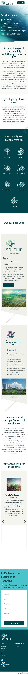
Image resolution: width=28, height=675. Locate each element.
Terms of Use (20, 673)
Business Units (4, 648)
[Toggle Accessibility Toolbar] (3, 664)
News (2, 653)
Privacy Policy (25, 673)
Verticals (3, 651)
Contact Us (21, 2)
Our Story (3, 646)
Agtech (17, 646)
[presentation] (3, 522)
